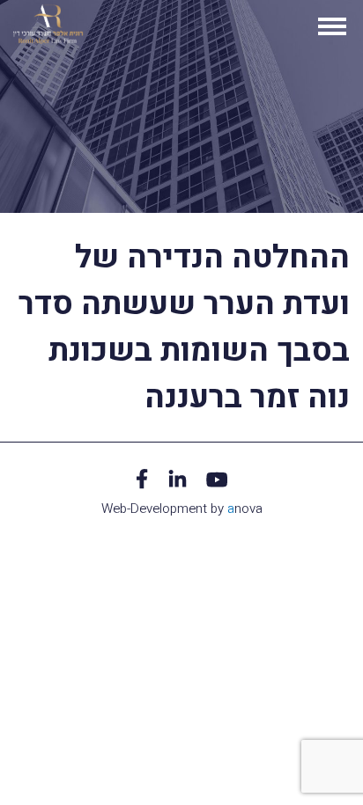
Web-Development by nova (182, 508)
